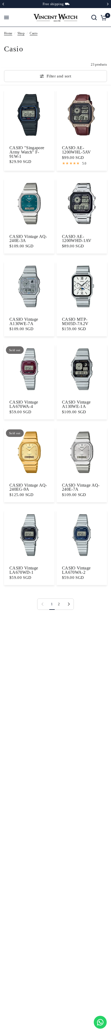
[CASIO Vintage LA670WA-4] (29, 369)
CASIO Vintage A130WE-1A (76, 404)
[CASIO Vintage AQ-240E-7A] (82, 453)
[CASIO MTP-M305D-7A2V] (82, 287)
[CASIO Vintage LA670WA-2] (82, 535)
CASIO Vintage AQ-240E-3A (28, 238)
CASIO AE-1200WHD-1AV (77, 238)
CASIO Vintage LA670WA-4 (23, 404)
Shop (21, 33)
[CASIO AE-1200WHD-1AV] (82, 204)
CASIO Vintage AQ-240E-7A (81, 487)
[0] (103, 17)
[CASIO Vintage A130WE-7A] (29, 287)
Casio (33, 33)
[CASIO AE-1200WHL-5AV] (82, 115)
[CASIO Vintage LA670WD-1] (29, 535)
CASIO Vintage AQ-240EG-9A (28, 487)
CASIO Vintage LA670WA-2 (76, 570)
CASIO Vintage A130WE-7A (23, 321)
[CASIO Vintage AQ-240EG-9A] (29, 453)
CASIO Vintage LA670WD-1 (23, 570)
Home (8, 33)
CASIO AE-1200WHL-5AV (76, 150)
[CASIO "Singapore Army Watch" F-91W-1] (29, 115)
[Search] (94, 17)
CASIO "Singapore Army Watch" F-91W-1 (26, 152)
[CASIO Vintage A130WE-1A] (82, 369)
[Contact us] (100, 1022)
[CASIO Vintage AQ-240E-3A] (29, 204)
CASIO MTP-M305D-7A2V (75, 321)
